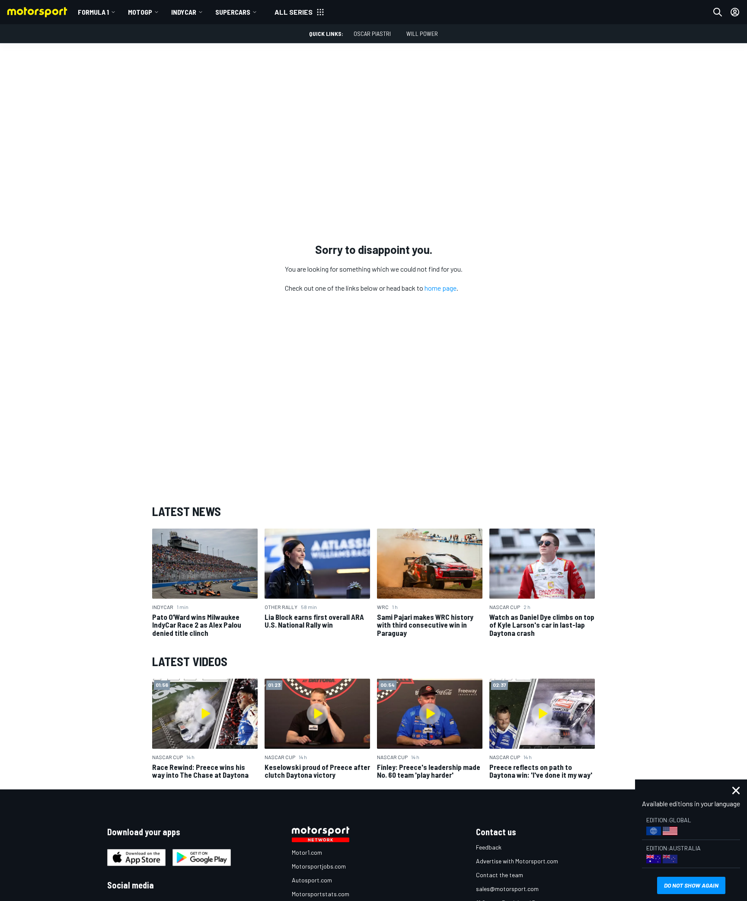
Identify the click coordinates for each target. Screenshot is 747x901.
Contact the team (499, 875)
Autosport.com (312, 880)
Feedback (488, 847)
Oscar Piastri (372, 33)
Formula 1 (93, 12)
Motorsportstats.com (320, 894)
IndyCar (183, 12)
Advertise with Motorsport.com (517, 861)
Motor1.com (307, 852)
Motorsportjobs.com (319, 866)
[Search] (717, 12)
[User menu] (735, 12)
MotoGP (140, 12)
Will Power (422, 33)
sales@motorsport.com (507, 888)
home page (440, 288)
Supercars (232, 12)
